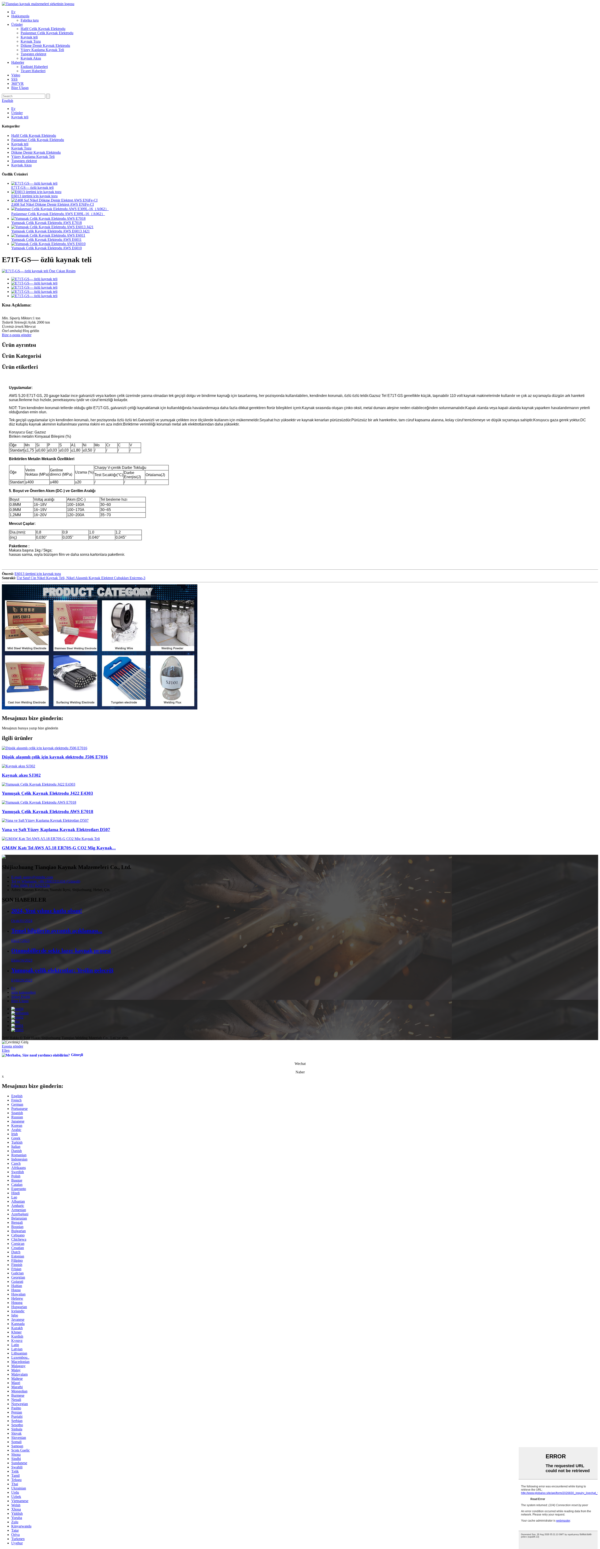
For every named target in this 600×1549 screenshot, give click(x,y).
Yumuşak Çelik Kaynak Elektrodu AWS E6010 (46, 248)
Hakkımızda (20, 16)
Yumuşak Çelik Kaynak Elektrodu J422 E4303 (47, 793)
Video (15, 75)
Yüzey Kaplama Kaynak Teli (42, 50)
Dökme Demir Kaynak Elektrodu (45, 46)
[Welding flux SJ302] (18, 766)
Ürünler (17, 24)
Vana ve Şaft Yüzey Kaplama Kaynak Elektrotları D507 (56, 829)
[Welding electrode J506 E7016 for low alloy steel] (44, 748)
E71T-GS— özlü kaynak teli (32, 188)
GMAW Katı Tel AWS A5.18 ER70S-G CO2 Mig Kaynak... (59, 847)
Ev (13, 12)
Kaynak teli (29, 37)
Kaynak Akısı (31, 58)
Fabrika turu (30, 20)
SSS (14, 79)
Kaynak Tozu (31, 41)
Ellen (6, 1051)
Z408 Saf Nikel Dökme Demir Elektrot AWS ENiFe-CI (52, 204)
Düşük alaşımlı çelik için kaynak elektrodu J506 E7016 (55, 756)
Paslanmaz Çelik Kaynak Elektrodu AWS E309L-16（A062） (58, 214)
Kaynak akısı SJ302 (21, 775)
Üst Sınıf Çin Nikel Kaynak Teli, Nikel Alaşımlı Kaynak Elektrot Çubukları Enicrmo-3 (81, 578)
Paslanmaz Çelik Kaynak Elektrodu (47, 33)
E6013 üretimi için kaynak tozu (34, 196)
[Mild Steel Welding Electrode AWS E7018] (39, 802)
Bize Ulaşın (20, 88)
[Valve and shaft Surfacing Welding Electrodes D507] (45, 820)
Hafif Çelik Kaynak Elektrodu (43, 29)
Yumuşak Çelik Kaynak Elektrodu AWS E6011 (46, 240)
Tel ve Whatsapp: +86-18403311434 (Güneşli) (45, 881)
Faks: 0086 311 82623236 (30, 886)
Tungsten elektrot (33, 54)
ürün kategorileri (23, 992)
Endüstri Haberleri (34, 67)
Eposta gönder (12, 1046)
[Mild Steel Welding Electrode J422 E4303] (38, 784)
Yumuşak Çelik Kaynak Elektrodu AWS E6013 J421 (50, 231)
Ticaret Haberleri (33, 71)
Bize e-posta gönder (16, 335)
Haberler (17, 62)
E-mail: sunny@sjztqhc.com (32, 877)
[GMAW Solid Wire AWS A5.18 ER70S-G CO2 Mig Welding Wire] (51, 839)
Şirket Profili (20, 997)
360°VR (17, 84)
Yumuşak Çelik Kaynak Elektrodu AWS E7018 (46, 223)
